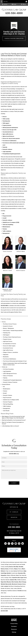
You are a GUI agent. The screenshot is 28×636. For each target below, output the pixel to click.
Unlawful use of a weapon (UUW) (11, 222)
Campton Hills (13, 579)
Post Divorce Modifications (9, 359)
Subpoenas (5, 354)
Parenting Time (6, 332)
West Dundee (15, 582)
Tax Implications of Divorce (9, 343)
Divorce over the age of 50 (9, 129)
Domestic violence (7, 149)
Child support (6, 123)
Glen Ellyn (15, 566)
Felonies (5, 229)
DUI (3, 213)
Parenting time (6, 121)
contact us (21, 303)
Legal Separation (7, 371)
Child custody (6, 118)
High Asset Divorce (7, 341)
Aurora (15, 571)
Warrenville (8, 584)
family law (3, 61)
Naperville (3, 582)
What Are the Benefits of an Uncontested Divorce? (14, 420)
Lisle (2, 586)
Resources (14, 629)
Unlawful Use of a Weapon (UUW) (11, 399)
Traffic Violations (7, 406)
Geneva (11, 566)
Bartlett (9, 573)
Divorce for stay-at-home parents (11, 138)
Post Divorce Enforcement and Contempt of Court (15, 361)
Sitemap (14, 632)
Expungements (6, 408)
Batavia (3, 568)
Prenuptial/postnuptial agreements (11, 153)
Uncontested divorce (8, 132)
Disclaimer (14, 626)
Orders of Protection (8, 375)
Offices (24, 4)
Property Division (7, 339)
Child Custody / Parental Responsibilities (13, 330)
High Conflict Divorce (8, 350)
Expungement (6, 233)
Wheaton (14, 517)
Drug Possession (7, 397)
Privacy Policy (14, 623)
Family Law (4, 367)
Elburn (23, 568)
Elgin (25, 571)
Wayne (16, 568)
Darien (6, 568)
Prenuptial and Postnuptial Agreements (12, 380)
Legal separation (7, 151)
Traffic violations (7, 231)
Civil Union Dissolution (8, 369)
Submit (14, 483)
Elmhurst (3, 571)
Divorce (5, 116)
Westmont (14, 584)
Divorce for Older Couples (9, 345)
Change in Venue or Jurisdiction (10, 352)
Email (14, 4)
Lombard (6, 586)
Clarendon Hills (21, 573)
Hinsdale (21, 566)
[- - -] (1, 1)
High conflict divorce (8, 134)
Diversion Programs (8, 402)
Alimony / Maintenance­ (8, 328)
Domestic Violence (7, 395)
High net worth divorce (8, 136)
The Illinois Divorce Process (10, 324)
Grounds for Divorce (8, 326)
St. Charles (14, 512)
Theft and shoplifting (8, 224)
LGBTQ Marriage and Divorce (10, 373)
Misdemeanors (6, 226)
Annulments (6, 356)
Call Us (5, 4)
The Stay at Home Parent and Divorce (12, 337)
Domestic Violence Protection (10, 382)
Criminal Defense (6, 384)
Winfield (3, 584)
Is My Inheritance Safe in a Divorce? (10, 426)
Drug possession (7, 216)
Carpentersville (16, 577)
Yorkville (19, 590)
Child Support (6, 335)
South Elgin (4, 573)
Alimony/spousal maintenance (10, 127)
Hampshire (3, 575)
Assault (4, 218)
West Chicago (22, 582)
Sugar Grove (23, 577)
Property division (7, 125)
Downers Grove (22, 584)
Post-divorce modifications (9, 140)
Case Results (6, 410)
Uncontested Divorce (8, 348)
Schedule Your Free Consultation (14, 38)
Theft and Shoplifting (8, 404)
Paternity (5, 147)
